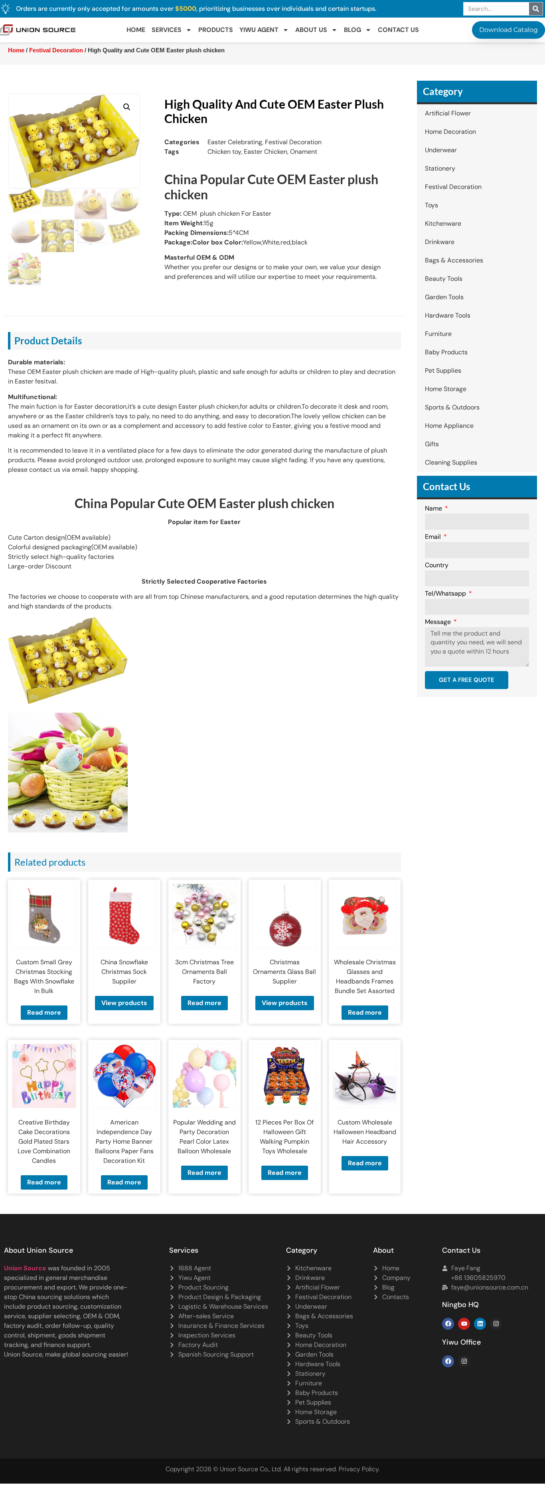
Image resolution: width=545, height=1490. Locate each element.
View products (124, 1003)
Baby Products (446, 352)
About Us (311, 30)
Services (167, 30)
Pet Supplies (443, 370)
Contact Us (398, 30)
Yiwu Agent (258, 30)
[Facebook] (448, 1324)
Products (215, 30)
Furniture (438, 334)
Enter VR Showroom (445, 201)
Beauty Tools (443, 278)
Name (434, 509)
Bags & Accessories (454, 260)
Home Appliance (449, 425)
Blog (352, 30)
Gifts (432, 444)
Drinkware (439, 242)
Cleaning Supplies (451, 462)
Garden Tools (444, 297)
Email (433, 537)
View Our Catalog (249, 201)
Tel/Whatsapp (446, 594)
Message (438, 622)
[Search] (536, 8)
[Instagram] (496, 1324)
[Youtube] (464, 1324)
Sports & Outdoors (452, 407)
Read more (44, 1012)
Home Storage (445, 389)
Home (135, 30)
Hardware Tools (447, 315)
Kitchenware (443, 223)
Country (436, 565)
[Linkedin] (480, 1324)
